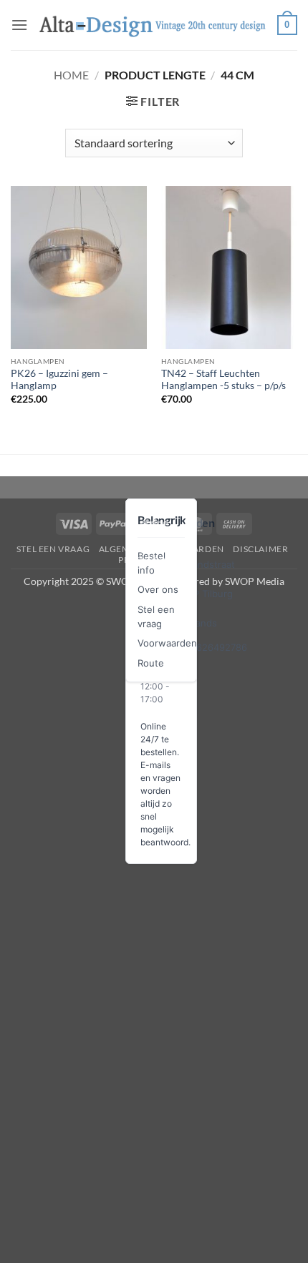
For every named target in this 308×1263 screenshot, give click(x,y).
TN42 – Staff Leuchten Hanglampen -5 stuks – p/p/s (223, 380)
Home (71, 75)
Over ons (158, 589)
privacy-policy (155, 559)
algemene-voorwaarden (161, 549)
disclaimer (260, 549)
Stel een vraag (53, 549)
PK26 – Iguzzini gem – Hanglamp (59, 380)
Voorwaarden (167, 643)
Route (151, 663)
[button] (19, 24)
